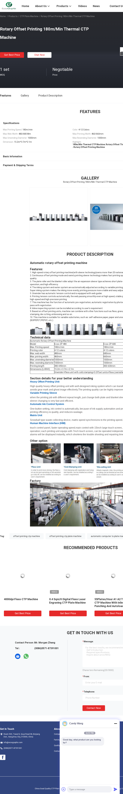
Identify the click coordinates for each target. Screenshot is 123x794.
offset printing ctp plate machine (65, 536)
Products (13, 16)
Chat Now (39, 54)
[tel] (34, 656)
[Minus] (115, 723)
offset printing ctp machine (26, 536)
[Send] (115, 789)
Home (3, 16)
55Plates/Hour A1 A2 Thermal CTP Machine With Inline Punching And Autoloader (100, 603)
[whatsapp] (26, 656)
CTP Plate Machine (29, 16)
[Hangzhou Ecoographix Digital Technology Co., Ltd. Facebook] (2, 757)
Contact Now (94, 708)
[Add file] (64, 789)
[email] (17, 656)
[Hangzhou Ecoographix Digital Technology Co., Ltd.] (9, 5)
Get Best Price (12, 54)
